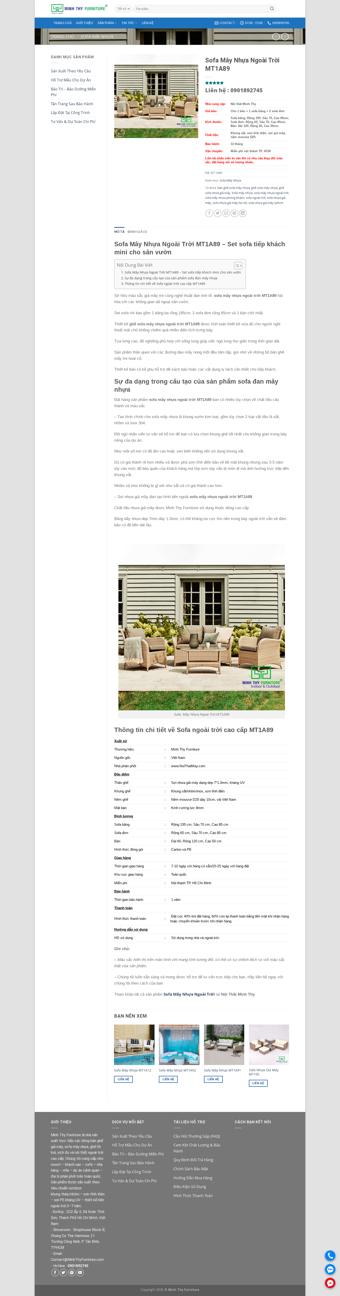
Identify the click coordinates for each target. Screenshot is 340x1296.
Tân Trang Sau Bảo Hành (72, 103)
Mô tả (119, 232)
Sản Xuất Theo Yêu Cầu (71, 71)
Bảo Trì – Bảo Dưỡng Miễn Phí (73, 92)
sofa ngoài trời (256, 198)
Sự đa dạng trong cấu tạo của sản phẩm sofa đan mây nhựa (171, 278)
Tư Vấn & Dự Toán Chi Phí (73, 121)
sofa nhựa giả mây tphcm (265, 203)
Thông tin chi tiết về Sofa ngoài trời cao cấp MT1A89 (165, 283)
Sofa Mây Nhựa (97, 36)
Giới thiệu (84, 23)
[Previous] (114, 1059)
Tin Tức (127, 23)
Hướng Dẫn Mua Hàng (192, 1177)
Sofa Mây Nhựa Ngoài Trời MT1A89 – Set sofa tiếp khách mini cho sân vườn (183, 272)
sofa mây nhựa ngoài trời (271, 193)
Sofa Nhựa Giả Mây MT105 (263, 1072)
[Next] (288, 1059)
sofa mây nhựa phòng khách (224, 198)
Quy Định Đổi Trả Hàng (193, 1159)
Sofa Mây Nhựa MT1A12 (132, 1070)
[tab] (119, 231)
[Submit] (272, 9)
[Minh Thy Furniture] (79, 9)
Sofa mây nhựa (242, 193)
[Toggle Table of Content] (236, 266)
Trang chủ (62, 23)
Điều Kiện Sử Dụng (189, 1186)
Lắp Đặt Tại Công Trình (70, 112)
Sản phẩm (106, 23)
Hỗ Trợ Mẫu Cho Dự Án (71, 80)
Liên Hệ (123, 1079)
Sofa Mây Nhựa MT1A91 (222, 1070)
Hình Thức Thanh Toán (193, 1195)
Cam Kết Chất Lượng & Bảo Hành (196, 1148)
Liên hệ (148, 23)
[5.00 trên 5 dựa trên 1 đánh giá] (247, 83)
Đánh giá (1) (137, 232)
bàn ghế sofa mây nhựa (233, 188)
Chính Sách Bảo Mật (190, 1168)
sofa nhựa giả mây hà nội (230, 203)
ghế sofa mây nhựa (264, 188)
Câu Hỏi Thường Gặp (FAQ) (196, 1136)
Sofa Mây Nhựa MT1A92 (177, 1070)
